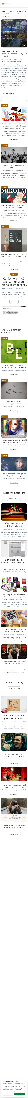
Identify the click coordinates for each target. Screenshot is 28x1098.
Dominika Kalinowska (8, 170)
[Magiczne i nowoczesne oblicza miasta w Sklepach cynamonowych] (14, 33)
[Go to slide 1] (21, 45)
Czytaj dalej (14, 301)
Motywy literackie (9, 31)
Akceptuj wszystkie (20, 1094)
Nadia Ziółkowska (7, 41)
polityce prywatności (16, 1091)
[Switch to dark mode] (22, 3)
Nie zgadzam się (8, 1094)
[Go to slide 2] (23, 45)
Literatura (5, 227)
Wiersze (4, 105)
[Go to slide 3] (24, 45)
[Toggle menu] (25, 4)
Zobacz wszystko (14, 99)
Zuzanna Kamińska (9, 128)
